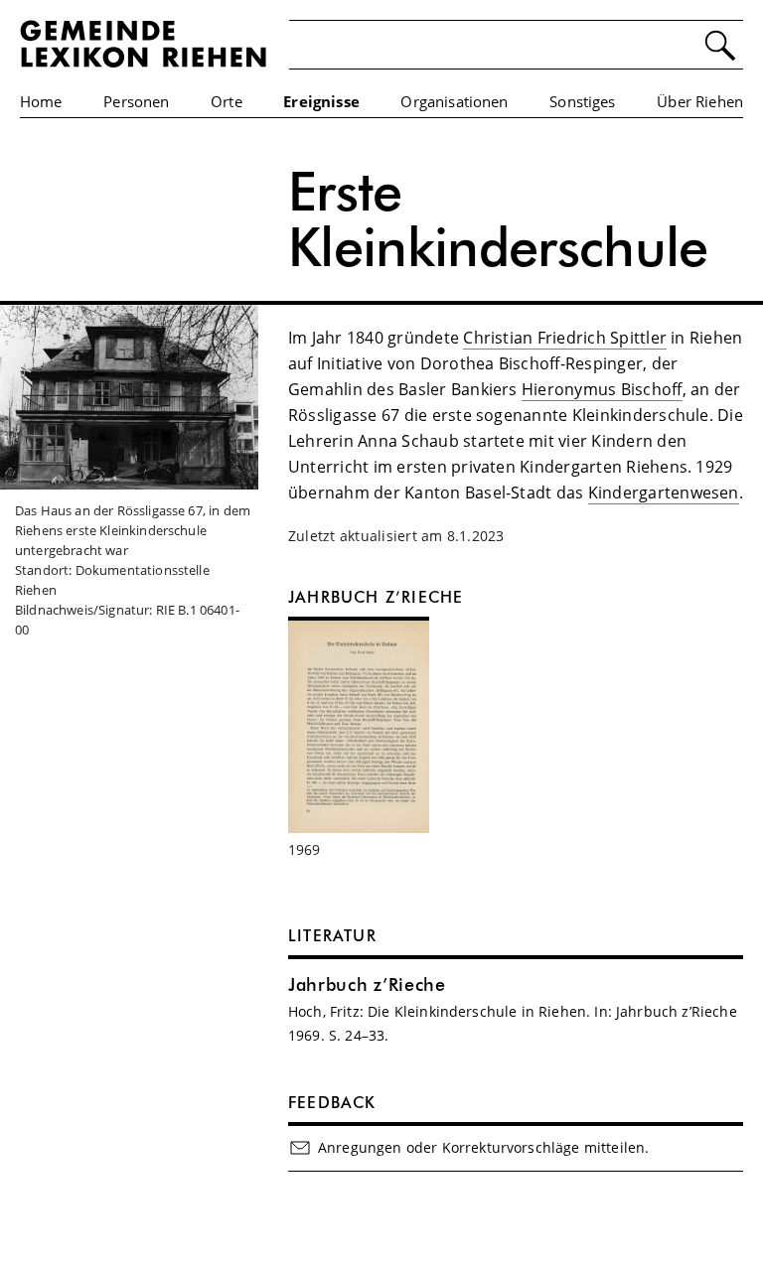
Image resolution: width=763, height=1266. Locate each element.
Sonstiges (582, 101)
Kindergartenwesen (663, 492)
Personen (136, 101)
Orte (226, 101)
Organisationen (454, 101)
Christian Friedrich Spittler (565, 338)
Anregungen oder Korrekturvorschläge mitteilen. (483, 1147)
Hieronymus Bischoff (602, 389)
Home (41, 101)
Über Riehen (700, 101)
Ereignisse (321, 101)
